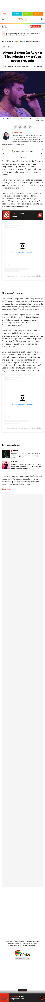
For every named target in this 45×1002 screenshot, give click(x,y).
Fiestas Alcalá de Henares (30, 41)
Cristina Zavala (17, 133)
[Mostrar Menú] (3, 19)
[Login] (42, 19)
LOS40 (5, 14)
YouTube (18, 898)
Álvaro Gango (6, 489)
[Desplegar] (22, 990)
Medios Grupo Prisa (22, 958)
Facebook (15, 127)
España (4, 27)
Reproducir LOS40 (40, 215)
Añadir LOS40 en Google (24, 151)
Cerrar (41, 33)
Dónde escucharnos (29, 946)
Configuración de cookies (29, 943)
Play (42, 997)
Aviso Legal (9, 941)
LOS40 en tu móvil (15, 946)
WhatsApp (25, 127)
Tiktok (14, 898)
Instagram (9, 898)
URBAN (36, 14)
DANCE (26, 14)
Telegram (30, 127)
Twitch (31, 898)
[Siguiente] (42, 41)
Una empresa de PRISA (22, 953)
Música (10, 47)
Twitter (20, 127)
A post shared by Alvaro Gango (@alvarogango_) (23, 276)
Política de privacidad (32, 941)
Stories (35, 898)
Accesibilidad (19, 941)
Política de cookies (13, 943)
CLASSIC (16, 14)
